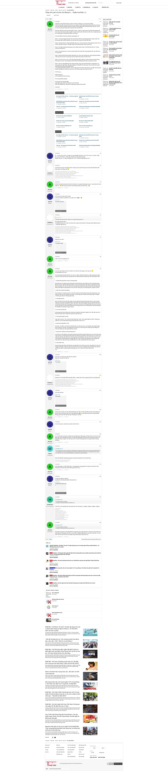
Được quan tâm (107, 19)
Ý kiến (80, 752)
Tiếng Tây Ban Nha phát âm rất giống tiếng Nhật (89, 106)
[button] (73, 7)
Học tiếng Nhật (71, 749)
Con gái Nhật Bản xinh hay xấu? (86, 115)
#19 (100, 496)
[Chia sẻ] (97, 21)
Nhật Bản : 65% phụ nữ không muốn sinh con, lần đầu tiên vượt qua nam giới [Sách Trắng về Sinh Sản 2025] (74, 561)
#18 (100, 476)
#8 (100, 256)
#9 (100, 268)
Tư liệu (46, 749)
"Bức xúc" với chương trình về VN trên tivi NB (66, 106)
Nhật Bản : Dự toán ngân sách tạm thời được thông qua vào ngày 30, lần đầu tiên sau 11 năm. (72, 583)
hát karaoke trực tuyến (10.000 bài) (64, 115)
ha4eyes (81, 117)
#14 (100, 421)
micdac (59, 117)
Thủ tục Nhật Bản (60, 749)
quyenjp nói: (58, 499)
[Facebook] (63, 769)
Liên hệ (46, 752)
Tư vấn (92, 752)
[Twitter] (65, 769)
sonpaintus (59, 122)
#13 (100, 409)
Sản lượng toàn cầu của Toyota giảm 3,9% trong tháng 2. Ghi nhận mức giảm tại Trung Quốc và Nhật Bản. (74, 568)
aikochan (48, 15)
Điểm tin (48, 543)
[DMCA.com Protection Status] (114, 764)
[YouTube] (68, 769)
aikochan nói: (58, 448)
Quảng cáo (101, 752)
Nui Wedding (60, 97)
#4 (100, 181)
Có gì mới (96, 7)
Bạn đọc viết (81, 754)
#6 (100, 214)
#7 (100, 237)
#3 (100, 165)
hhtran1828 (82, 98)
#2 (100, 153)
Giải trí (69, 754)
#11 (100, 375)
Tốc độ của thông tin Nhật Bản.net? (63, 125)
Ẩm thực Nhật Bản (72, 745)
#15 (100, 433)
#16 (100, 446)
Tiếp (50, 18)
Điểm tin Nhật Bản (54, 549)
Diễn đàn (70, 7)
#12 (100, 390)
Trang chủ (62, 7)
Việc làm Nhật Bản (60, 752)
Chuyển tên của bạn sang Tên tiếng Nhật (65, 120)
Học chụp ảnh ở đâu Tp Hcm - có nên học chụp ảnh (67, 96)
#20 (100, 522)
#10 (100, 354)
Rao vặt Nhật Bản (71, 756)
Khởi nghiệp (81, 756)
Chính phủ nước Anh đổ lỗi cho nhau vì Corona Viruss (89, 96)
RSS (47, 768)
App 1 (94, 748)
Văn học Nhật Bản (72, 747)
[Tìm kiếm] (114, 3)
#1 (100, 21)
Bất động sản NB (82, 745)
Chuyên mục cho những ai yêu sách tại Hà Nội (89, 101)
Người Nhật (70, 752)
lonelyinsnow (60, 108)
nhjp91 (81, 102)
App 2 (102, 748)
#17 (100, 464)
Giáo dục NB (81, 747)
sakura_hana (82, 127)
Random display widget (52, 590)
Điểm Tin (78, 7)
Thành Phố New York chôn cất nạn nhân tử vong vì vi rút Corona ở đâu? (67, 102)
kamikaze (81, 122)
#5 (100, 194)
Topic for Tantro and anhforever (86, 125)
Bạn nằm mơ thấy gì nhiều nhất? (86, 120)
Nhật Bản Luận (105, 7)
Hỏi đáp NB (81, 749)
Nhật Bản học (87, 7)
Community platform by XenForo (71, 763)
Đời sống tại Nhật (60, 747)
